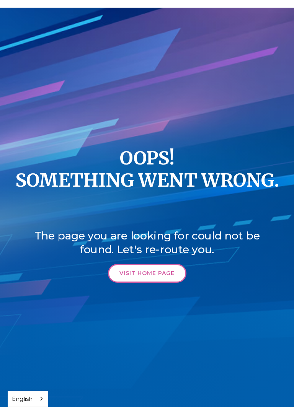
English (22, 399)
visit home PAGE (147, 273)
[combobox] (28, 399)
